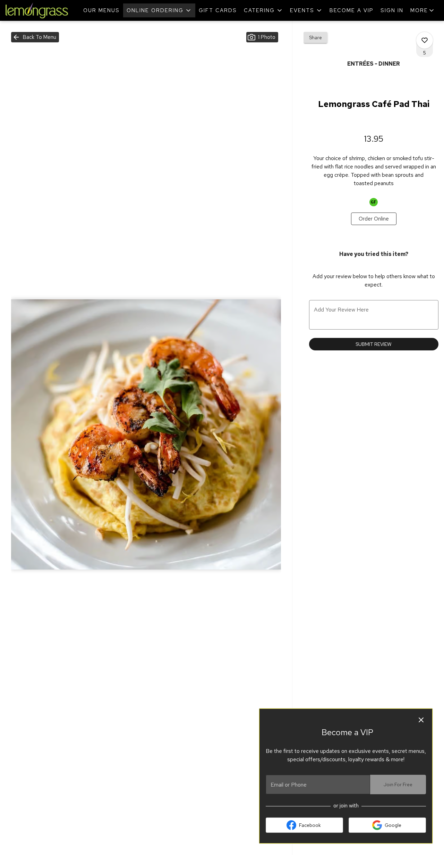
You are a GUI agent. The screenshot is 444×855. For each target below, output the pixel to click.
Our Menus (101, 10)
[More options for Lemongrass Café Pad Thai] (424, 40)
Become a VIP (352, 10)
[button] (159, 10)
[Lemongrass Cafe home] (37, 10)
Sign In (392, 10)
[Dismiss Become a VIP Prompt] (421, 720)
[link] (373, 219)
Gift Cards (218, 10)
